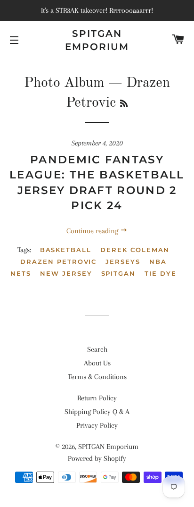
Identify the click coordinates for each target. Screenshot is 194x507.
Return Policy (97, 398)
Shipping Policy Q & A (97, 411)
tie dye (161, 273)
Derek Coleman (135, 250)
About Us (97, 363)
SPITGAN (118, 273)
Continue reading (93, 231)
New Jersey (66, 273)
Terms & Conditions (97, 376)
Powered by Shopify (97, 458)
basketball (66, 250)
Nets (20, 273)
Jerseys (122, 261)
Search (97, 349)
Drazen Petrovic (58, 261)
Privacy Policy (97, 425)
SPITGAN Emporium (97, 40)
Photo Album (64, 83)
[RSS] (124, 104)
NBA (158, 261)
